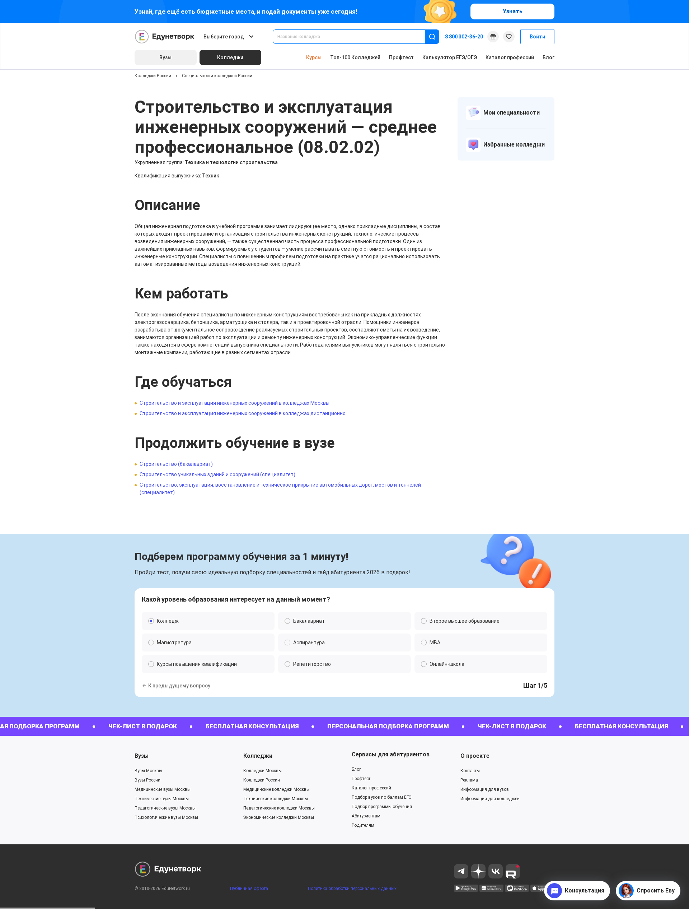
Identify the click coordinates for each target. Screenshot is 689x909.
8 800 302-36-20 (464, 37)
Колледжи (257, 755)
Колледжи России (153, 75)
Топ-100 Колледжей (355, 57)
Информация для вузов (484, 789)
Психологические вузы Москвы (166, 817)
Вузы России (147, 780)
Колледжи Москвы (262, 770)
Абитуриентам (366, 815)
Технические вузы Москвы (162, 798)
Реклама (469, 780)
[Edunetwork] (165, 36)
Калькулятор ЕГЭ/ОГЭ (449, 57)
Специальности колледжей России (217, 75)
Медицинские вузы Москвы (163, 789)
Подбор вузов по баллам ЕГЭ (382, 797)
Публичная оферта (249, 888)
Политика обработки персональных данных (352, 888)
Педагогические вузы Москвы (165, 808)
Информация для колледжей (490, 798)
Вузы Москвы (148, 770)
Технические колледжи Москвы (275, 798)
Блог (548, 57)
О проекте (474, 755)
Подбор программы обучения (382, 806)
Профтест (401, 57)
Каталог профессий (510, 57)
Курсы (314, 57)
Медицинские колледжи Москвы (276, 789)
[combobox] (353, 36)
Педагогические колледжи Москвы (279, 808)
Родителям (363, 825)
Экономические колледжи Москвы (278, 817)
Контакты (470, 770)
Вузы (142, 755)
